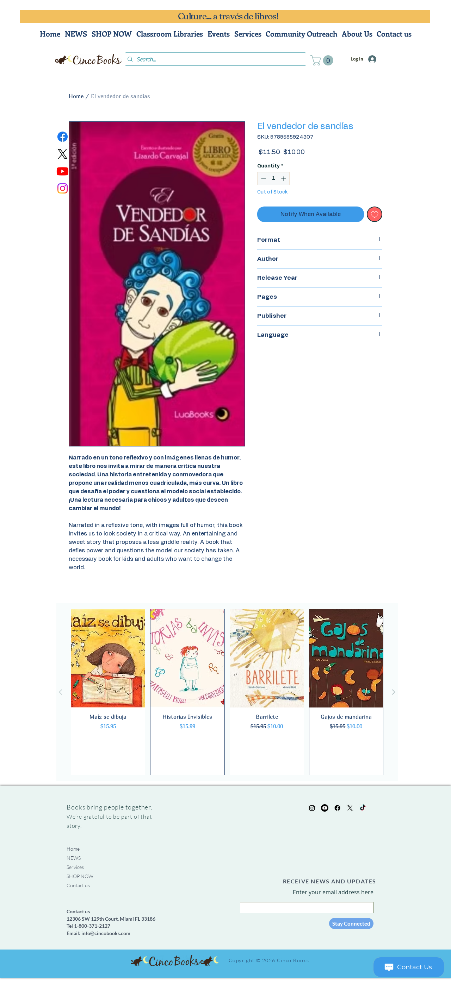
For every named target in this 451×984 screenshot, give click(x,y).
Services (75, 867)
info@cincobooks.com (105, 933)
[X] (62, 154)
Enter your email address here (333, 892)
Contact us (78, 885)
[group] (227, 692)
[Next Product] (393, 692)
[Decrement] (262, 178)
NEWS (74, 858)
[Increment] (284, 178)
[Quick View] (108, 658)
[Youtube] (62, 171)
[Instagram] (62, 188)
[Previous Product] (60, 692)
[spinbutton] (273, 178)
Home (76, 96)
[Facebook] (62, 137)
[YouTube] (324, 808)
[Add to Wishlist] (374, 214)
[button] (323, 60)
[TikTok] (362, 808)
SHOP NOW (80, 876)
